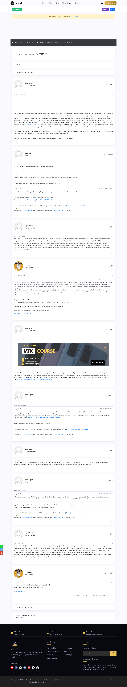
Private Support (67, 3)
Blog (57, 3)
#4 (112, 275)
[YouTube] (1, 553)
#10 (112, 583)
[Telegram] (1, 549)
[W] (1, 546)
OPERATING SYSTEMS (31, 43)
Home (44, 3)
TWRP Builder (51, 648)
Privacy (113, 680)
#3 (112, 236)
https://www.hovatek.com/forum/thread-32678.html (35, 200)
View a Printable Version (25, 65)
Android (42, 43)
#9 (112, 543)
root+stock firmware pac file (22, 313)
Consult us (109, 3)
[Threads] (37, 667)
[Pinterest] (29, 667)
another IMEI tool (32, 125)
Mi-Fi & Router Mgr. (53, 651)
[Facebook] (16, 667)
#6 (112, 405)
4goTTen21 (29, 83)
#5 (112, 339)
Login (112, 9)
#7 (112, 460)
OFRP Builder (68, 648)
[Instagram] (24, 667)
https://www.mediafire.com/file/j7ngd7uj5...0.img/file (35, 379)
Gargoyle (28, 265)
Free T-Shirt (67, 651)
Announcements (52, 658)
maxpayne (29, 153)
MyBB (55, 680)
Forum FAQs (68, 655)
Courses (77, 3)
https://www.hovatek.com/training (77, 206)
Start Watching (73, 16)
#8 (112, 490)
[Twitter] (20, 667)
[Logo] (14, 644)
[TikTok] (33, 667)
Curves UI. (40, 682)
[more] (106, 84)
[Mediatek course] (63, 354)
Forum (51, 3)
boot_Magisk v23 (19, 592)
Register (105, 9)
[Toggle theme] (102, 3)
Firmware (50, 655)
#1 (112, 94)
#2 (112, 164)
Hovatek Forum (17, 43)
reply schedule (27, 210)
